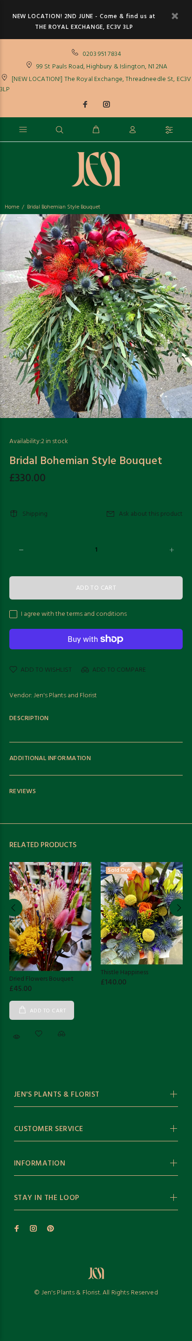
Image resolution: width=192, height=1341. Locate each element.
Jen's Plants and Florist (65, 695)
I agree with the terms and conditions (74, 614)
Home (12, 207)
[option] (96, 316)
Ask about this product (151, 514)
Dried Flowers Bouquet (41, 979)
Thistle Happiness (124, 972)
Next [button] (178, 907)
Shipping (35, 514)
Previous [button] (13, 907)
